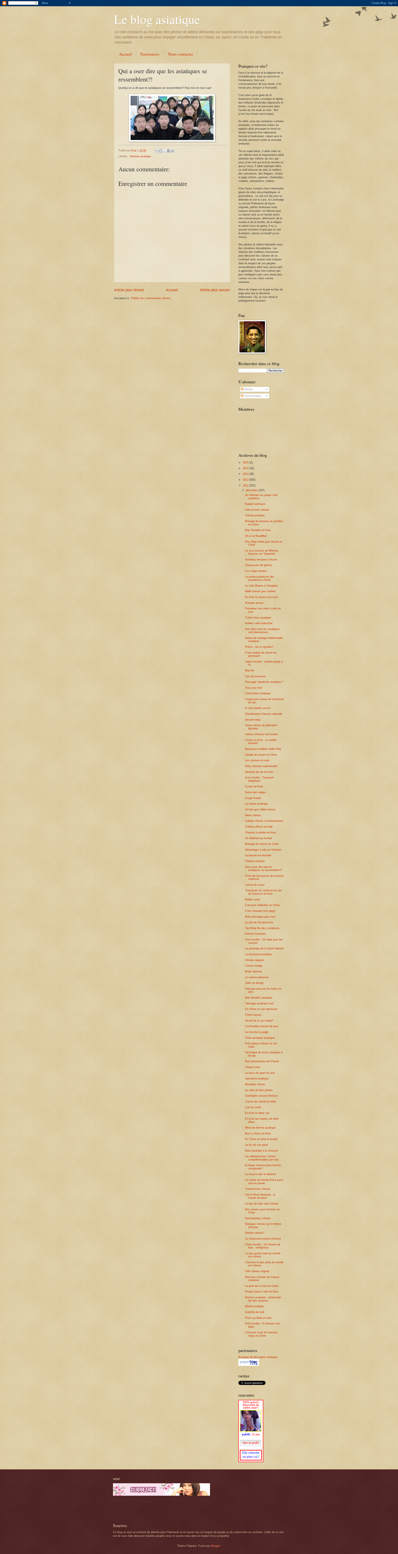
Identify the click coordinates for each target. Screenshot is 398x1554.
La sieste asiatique (256, 803)
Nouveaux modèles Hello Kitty (263, 748)
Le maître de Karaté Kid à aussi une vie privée (264, 1181)
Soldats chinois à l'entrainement (264, 820)
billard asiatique (254, 1306)
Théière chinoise (255, 861)
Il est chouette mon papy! (260, 910)
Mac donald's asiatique (258, 997)
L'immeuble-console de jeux (261, 1026)
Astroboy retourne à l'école (261, 559)
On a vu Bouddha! (256, 535)
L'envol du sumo (255, 884)
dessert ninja (252, 719)
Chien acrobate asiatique (260, 1037)
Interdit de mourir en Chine (261, 754)
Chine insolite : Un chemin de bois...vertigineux (262, 1246)
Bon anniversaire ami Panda (262, 1061)
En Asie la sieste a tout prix (261, 597)
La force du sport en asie (260, 1072)
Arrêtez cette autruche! (259, 623)
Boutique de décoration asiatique (258, 1357)
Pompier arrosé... (255, 602)
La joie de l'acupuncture (259, 922)
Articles (248, 389)
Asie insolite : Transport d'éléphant (259, 779)
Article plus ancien (215, 290)
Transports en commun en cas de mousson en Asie (263, 892)
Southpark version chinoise (261, 1095)
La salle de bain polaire (259, 1090)
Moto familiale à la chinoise (261, 1150)
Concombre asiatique (257, 693)
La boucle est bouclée (258, 855)
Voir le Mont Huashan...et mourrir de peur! (260, 1196)
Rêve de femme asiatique (260, 1127)
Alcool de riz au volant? (259, 1020)
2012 (246, 479)
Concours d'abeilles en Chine (262, 905)
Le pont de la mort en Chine (261, 1285)
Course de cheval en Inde (260, 1101)
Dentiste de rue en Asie (259, 771)
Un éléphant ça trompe (258, 838)
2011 (246, 485)
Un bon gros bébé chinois (260, 809)
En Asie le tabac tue (257, 1112)
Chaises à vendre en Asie (260, 832)
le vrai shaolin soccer (258, 708)
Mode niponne (253, 971)
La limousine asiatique (258, 954)
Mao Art (249, 670)
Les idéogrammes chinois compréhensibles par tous (262, 1158)
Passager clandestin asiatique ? (264, 681)
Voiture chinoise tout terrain (261, 734)
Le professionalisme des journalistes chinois (259, 578)
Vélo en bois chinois (257, 509)
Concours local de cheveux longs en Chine (261, 1334)
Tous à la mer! (253, 687)
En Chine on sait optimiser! (261, 1009)
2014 (246, 468)
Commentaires (252, 395)
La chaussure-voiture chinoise (263, 1238)
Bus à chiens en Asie (258, 1133)
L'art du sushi (253, 1107)
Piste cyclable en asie (258, 1317)
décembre (252, 490)
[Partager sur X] (165, 151)
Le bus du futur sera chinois (261, 1203)
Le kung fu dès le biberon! (260, 1174)
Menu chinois (253, 815)
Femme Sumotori (255, 933)
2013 (246, 473)
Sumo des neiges (255, 792)
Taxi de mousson (255, 676)
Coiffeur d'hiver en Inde (259, 826)
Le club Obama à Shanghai (261, 585)
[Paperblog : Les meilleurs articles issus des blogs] (248, 1364)
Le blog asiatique (157, 19)
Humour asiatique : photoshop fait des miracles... (263, 1299)
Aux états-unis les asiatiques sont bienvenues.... (262, 630)
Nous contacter (180, 54)
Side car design (254, 982)
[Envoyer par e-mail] (157, 151)
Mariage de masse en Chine (262, 843)
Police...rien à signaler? (259, 646)
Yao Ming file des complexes (262, 928)
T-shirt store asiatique (258, 617)
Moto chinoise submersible (261, 766)
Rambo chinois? (254, 1232)
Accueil (125, 54)
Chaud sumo (252, 1067)
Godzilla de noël (254, 1312)
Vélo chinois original (257, 1271)
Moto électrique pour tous (260, 916)
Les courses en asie (257, 760)
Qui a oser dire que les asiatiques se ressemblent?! (263, 868)
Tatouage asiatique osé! (259, 1003)
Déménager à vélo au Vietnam (263, 849)
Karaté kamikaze (255, 503)
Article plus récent (129, 290)
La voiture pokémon (257, 977)
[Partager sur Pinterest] (173, 151)
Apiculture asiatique (257, 1078)
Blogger (215, 1545)
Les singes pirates (256, 570)
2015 (246, 462)
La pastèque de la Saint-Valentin (264, 948)
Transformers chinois (257, 1188)
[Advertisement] (161, 1509)
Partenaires (149, 54)
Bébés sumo (252, 899)
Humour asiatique (140, 156)
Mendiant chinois (255, 1084)
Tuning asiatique (255, 515)
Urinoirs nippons (254, 960)
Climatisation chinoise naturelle (263, 713)
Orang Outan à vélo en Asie (261, 1291)
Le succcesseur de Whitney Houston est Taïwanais (261, 552)
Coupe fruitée (253, 798)
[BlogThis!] (161, 151)
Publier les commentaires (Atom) (151, 298)
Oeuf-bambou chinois (258, 1218)
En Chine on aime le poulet (261, 1139)
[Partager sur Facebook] (169, 151)
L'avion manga (253, 965)
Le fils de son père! (256, 1144)
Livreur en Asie (254, 786)
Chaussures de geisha (258, 565)
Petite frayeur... (254, 1014)
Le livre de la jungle (256, 1032)
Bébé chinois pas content (260, 591)
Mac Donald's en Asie (258, 530)
